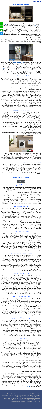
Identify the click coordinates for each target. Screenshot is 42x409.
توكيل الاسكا (27, 386)
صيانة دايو (29, 260)
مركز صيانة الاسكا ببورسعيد (18, 62)
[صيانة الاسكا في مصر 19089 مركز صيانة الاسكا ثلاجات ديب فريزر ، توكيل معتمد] (37, 1)
